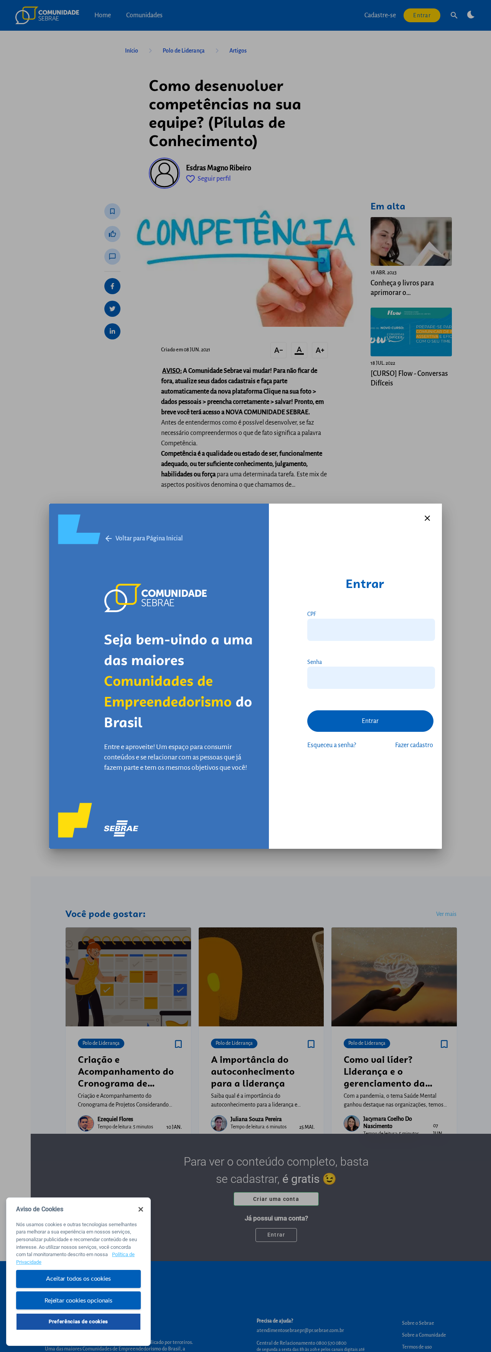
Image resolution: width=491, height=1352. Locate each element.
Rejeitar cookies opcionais (78, 1300)
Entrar (370, 721)
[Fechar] (140, 1209)
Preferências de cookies (78, 1321)
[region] (78, 1271)
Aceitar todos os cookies (78, 1279)
